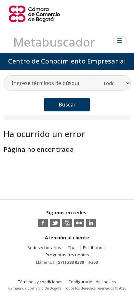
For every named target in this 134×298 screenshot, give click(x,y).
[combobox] (49, 83)
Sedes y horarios (44, 247)
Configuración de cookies (92, 281)
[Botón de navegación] (120, 40)
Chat (72, 247)
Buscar (67, 104)
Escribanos (94, 247)
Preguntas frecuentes (67, 255)
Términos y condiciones (40, 281)
